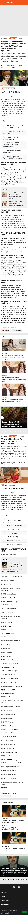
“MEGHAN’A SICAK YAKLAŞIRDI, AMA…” (11, 138)
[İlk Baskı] (10, 2)
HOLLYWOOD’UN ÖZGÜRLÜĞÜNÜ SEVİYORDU (12, 157)
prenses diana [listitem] (17, 330)
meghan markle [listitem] (6, 330)
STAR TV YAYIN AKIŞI (13, 526)
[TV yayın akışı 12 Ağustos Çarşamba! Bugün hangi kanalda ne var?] (14, 571)
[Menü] (2, 2)
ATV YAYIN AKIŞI (11, 537)
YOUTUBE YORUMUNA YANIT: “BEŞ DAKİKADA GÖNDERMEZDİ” (13, 145)
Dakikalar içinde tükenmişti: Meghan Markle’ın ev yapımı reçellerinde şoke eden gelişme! (13, 357)
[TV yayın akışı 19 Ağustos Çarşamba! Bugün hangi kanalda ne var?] (14, 565)
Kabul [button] (24, 912)
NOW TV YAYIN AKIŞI (13, 544)
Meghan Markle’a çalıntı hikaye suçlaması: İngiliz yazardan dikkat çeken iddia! (14, 379)
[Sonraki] (25, 417)
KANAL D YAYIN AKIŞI (13, 540)
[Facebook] (9, 887)
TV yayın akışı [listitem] (5, 796)
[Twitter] (14, 887)
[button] (16, 38)
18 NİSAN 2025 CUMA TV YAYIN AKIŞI (13, 521)
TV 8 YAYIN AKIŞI (11, 533)
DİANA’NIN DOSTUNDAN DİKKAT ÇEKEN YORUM (13, 127)
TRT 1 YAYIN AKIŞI (12, 529)
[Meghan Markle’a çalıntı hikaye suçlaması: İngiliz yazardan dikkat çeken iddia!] (14, 203)
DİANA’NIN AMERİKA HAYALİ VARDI (12, 151)
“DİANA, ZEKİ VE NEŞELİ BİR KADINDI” (13, 132)
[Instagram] (19, 887)
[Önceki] (2, 417)
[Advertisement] (14, 20)
